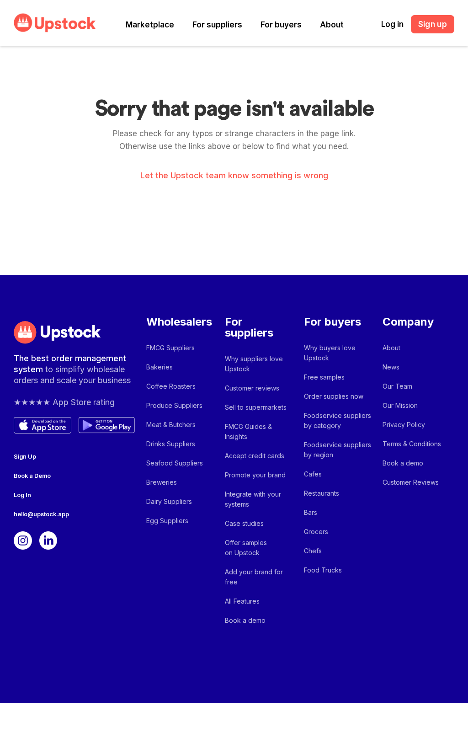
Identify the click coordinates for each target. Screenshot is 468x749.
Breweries (161, 482)
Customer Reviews (411, 482)
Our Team (397, 386)
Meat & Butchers (171, 424)
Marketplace (150, 24)
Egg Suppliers (167, 520)
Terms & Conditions (412, 444)
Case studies (244, 523)
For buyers (281, 24)
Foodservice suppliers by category (337, 420)
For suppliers (217, 24)
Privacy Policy (404, 424)
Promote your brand (255, 475)
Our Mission (400, 405)
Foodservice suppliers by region (337, 450)
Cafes (313, 474)
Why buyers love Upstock (330, 353)
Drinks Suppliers (170, 444)
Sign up (432, 24)
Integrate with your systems (253, 499)
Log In (22, 495)
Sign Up (25, 456)
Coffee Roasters (171, 386)
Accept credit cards (254, 456)
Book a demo (245, 620)
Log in (392, 24)
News (391, 367)
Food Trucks (323, 570)
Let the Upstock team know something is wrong (234, 175)
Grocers (316, 531)
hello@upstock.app (41, 514)
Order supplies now (333, 396)
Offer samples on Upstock (246, 547)
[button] (150, 25)
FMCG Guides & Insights (248, 431)
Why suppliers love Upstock (254, 364)
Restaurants (321, 493)
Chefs (313, 551)
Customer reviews (252, 388)
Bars (310, 512)
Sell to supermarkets (256, 407)
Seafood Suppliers (174, 463)
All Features (242, 601)
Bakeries (159, 367)
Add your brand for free (254, 577)
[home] (55, 22)
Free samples (324, 377)
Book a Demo (32, 475)
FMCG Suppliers (170, 348)
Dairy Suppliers (169, 501)
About (332, 24)
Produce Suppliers (174, 405)
